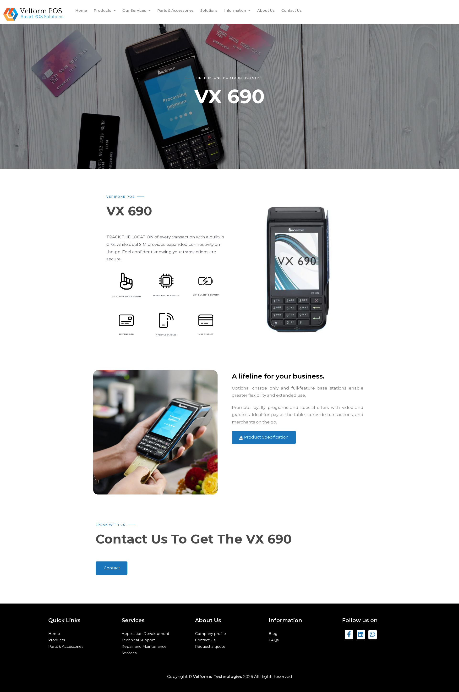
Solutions (209, 10)
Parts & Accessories (175, 10)
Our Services (134, 10)
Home (81, 10)
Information (235, 10)
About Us (266, 10)
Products (102, 10)
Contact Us (291, 10)
